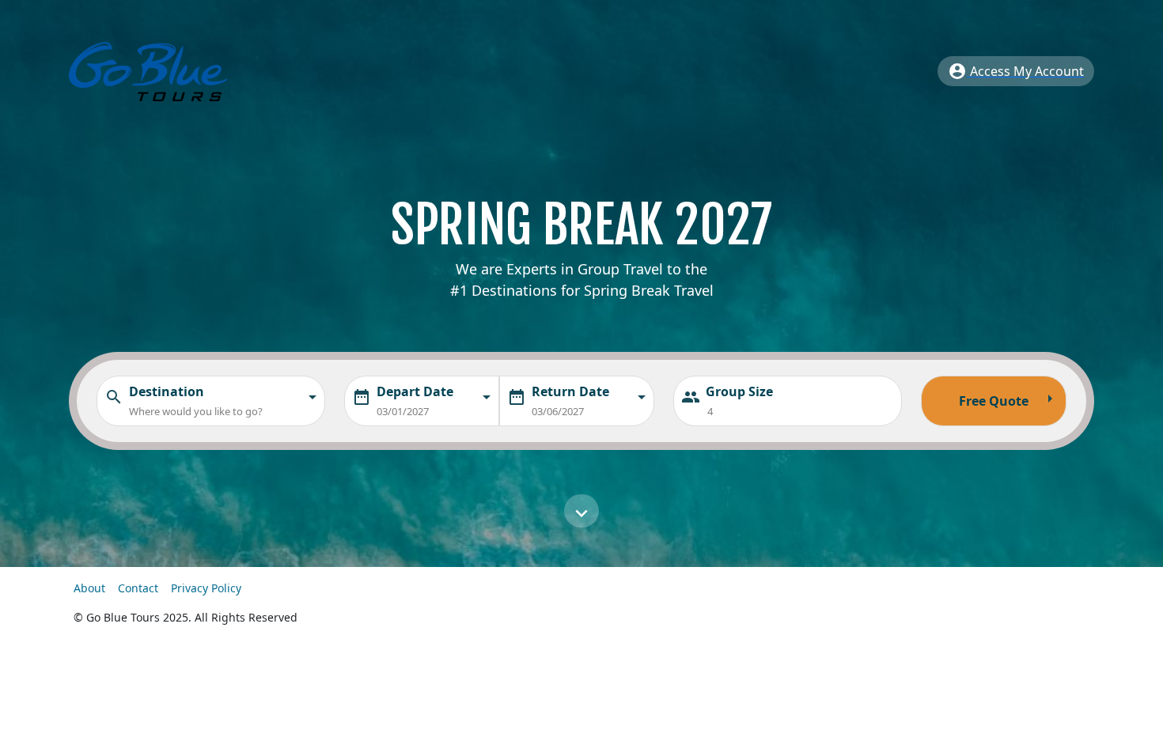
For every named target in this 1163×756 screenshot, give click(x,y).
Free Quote (1009, 399)
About (91, 587)
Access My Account (1016, 71)
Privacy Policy (206, 587)
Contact (139, 587)
